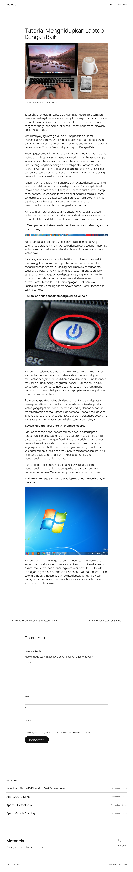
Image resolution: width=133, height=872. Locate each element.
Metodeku (12, 4)
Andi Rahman (38, 102)
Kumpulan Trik (52, 102)
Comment (29, 662)
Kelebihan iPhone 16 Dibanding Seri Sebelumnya (35, 788)
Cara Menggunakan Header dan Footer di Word (33, 620)
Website (28, 720)
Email (27, 708)
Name (28, 696)
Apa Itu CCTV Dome (18, 796)
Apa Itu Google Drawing (20, 813)
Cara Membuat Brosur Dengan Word (105, 620)
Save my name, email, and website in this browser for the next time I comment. (58, 732)
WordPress (122, 864)
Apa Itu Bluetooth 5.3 (19, 805)
